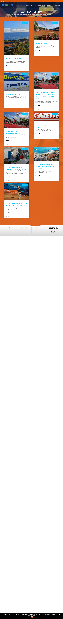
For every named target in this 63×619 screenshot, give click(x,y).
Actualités (44, 1)
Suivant (39, 220)
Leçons (27, 5)
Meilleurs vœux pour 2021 (14, 58)
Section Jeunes (41, 5)
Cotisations (20, 5)
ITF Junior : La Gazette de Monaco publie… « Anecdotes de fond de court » (45, 126)
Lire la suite (8, 65)
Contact (59, 1)
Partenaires (52, 1)
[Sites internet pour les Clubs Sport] (9, 234)
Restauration (57, 5)
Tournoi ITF (49, 5)
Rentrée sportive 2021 (42, 43)
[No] (61, 615)
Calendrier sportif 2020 (13, 95)
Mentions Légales (39, 232)
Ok (31, 617)
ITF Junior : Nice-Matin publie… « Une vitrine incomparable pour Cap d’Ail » (45, 166)
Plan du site (39, 230)
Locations (33, 5)
